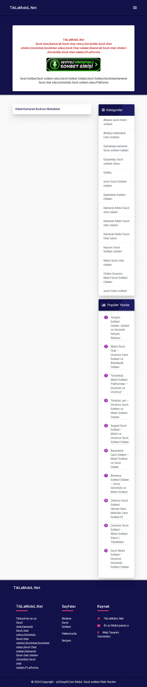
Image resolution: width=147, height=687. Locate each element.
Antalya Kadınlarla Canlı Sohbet (114, 135)
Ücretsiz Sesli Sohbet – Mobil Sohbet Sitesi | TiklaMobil (119, 534)
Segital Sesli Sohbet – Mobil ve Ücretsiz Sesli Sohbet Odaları (120, 434)
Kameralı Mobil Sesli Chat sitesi (116, 236)
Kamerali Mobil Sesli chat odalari (116, 210)
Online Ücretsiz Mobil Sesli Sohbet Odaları (115, 278)
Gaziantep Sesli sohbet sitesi (113, 161)
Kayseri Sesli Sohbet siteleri (112, 249)
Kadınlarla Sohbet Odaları (114, 197)
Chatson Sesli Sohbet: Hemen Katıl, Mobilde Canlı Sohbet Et (119, 509)
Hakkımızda (69, 633)
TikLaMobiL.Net (23, 8)
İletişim (66, 640)
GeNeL (107, 172)
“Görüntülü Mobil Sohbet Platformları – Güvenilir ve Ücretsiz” (119, 384)
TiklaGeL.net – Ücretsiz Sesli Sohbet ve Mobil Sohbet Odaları (120, 409)
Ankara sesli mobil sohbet (115, 122)
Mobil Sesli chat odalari (113, 262)
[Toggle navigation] (135, 7)
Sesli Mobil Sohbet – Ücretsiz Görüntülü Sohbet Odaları (120, 559)
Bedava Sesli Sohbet (66, 622)
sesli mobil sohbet (115, 291)
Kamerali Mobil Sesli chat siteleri (116, 223)
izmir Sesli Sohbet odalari (115, 183)
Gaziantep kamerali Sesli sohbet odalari (116, 148)
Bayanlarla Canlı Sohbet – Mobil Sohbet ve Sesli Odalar (120, 459)
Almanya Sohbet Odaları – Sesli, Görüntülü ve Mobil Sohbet (120, 484)
